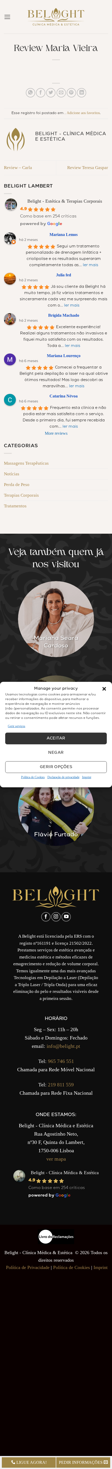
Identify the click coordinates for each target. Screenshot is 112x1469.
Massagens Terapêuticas (26, 463)
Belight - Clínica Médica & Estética (65, 1172)
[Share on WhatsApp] (30, 92)
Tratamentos (15, 505)
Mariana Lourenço (63, 355)
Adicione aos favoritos (83, 113)
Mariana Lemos (63, 234)
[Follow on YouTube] (66, 917)
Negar (56, 753)
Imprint (86, 777)
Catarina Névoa (63, 396)
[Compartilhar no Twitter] (50, 92)
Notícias (11, 473)
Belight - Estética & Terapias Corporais (64, 201)
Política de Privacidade (27, 1267)
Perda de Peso (16, 484)
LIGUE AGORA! (31, 1462)
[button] (104, 689)
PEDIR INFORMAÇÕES (81, 1462)
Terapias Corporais (21, 495)
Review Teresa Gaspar (87, 167)
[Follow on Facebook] (46, 917)
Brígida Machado (63, 315)
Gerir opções (56, 767)
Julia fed (63, 275)
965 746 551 (61, 1061)
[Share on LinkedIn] (81, 92)
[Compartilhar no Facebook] (40, 92)
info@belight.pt (63, 1046)
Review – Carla (18, 167)
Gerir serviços (16, 726)
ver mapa (56, 1159)
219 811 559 (61, 1084)
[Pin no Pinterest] (71, 92)
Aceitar (56, 739)
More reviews (56, 433)
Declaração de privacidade (63, 777)
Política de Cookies (33, 777)
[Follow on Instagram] (56, 917)
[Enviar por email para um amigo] (61, 92)
